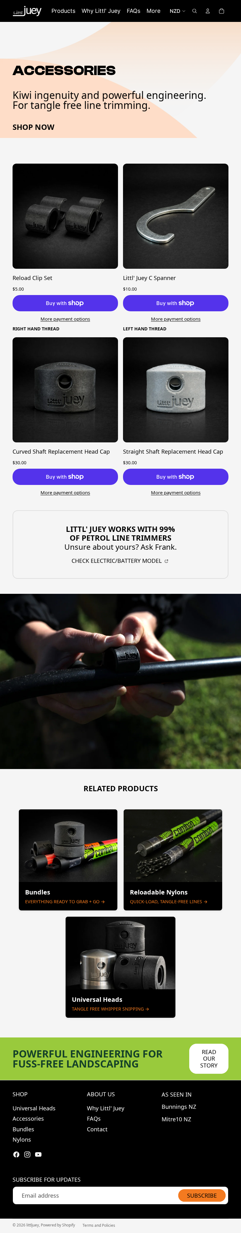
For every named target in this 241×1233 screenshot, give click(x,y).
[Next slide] (108, 216)
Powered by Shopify (58, 1225)
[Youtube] (38, 1154)
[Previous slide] (22, 216)
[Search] (194, 11)
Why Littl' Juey (105, 1108)
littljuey (32, 1225)
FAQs (94, 1118)
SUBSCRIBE (202, 1195)
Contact (97, 1129)
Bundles (23, 1129)
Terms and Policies (99, 1225)
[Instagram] (27, 1154)
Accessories (28, 1118)
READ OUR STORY (208, 1058)
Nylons (22, 1139)
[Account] (208, 11)
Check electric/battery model (117, 560)
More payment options (65, 319)
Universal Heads (34, 1108)
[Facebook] (16, 1154)
